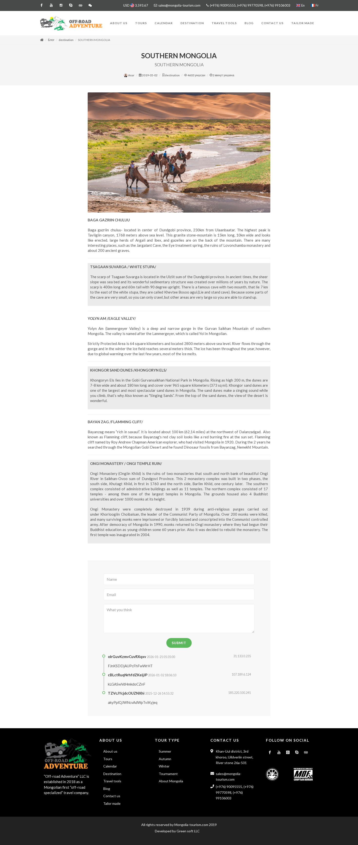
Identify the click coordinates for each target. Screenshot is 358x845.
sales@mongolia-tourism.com (179, 5)
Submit (179, 643)
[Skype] (70, 5)
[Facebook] (41, 5)
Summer (165, 751)
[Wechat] (90, 5)
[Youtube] (51, 5)
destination (66, 40)
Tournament (168, 774)
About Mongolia (171, 781)
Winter (164, 766)
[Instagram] (61, 5)
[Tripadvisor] (80, 5)
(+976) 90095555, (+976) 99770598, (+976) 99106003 (249, 5)
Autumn (165, 759)
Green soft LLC (188, 831)
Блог (51, 40)
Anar (131, 75)
